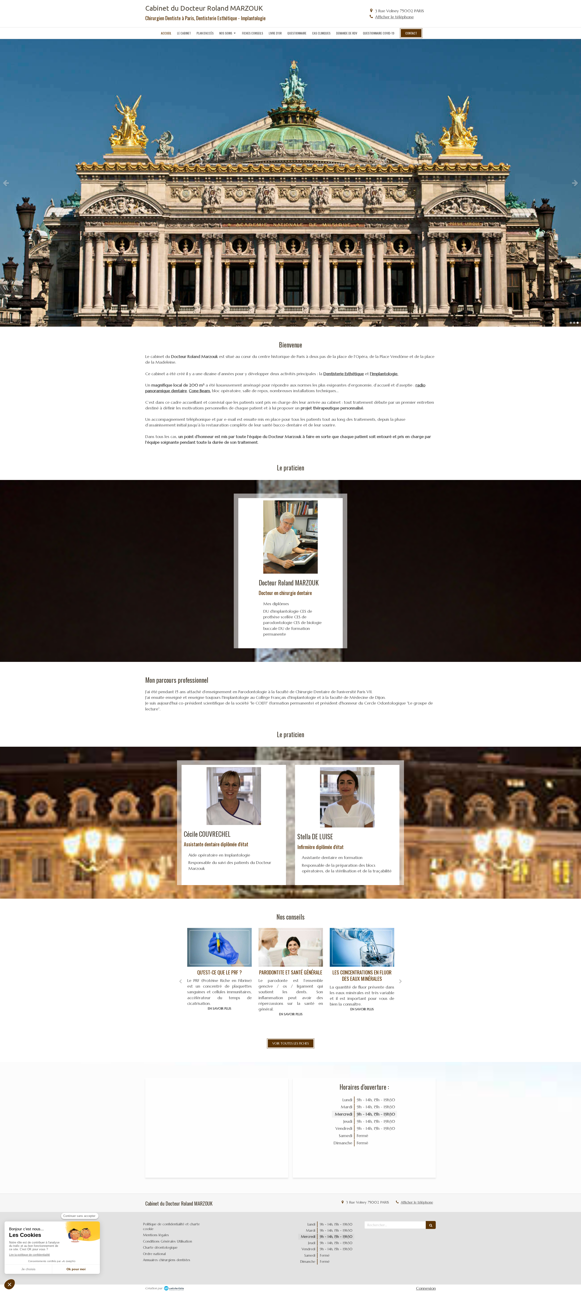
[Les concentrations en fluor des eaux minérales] (219, 947)
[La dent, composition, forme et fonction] (362, 947)
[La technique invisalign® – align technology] (290, 947)
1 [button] (571, 323)
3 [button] (577, 323)
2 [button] (574, 323)
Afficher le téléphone (394, 17)
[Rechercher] (431, 1225)
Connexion (426, 1288)
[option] (290, 183)
